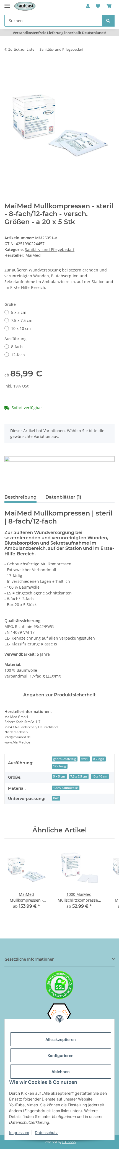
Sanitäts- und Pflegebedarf (49, 249)
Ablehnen (60, 1071)
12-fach (18, 354)
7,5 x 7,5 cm (21, 320)
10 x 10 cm (21, 328)
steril (84, 759)
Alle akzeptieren (60, 1039)
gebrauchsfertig (64, 759)
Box (56, 798)
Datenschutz (46, 1132)
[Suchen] (108, 21)
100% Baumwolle (65, 788)
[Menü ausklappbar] (7, 3)
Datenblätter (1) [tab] (63, 497)
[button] (88, 6)
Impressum (19, 1132)
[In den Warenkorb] (8, 67)
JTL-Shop (69, 1142)
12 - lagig (59, 766)
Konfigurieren (61, 1055)
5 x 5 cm (18, 312)
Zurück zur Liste (21, 49)
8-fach (17, 346)
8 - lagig (98, 759)
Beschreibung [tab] (20, 497)
